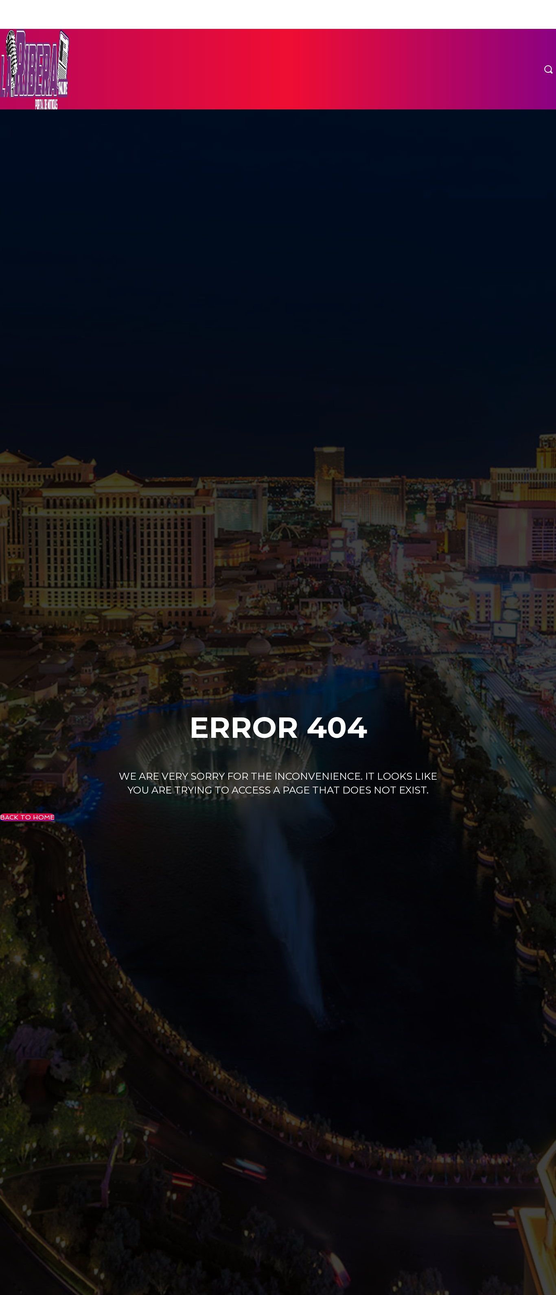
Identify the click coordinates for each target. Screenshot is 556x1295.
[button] (548, 69)
